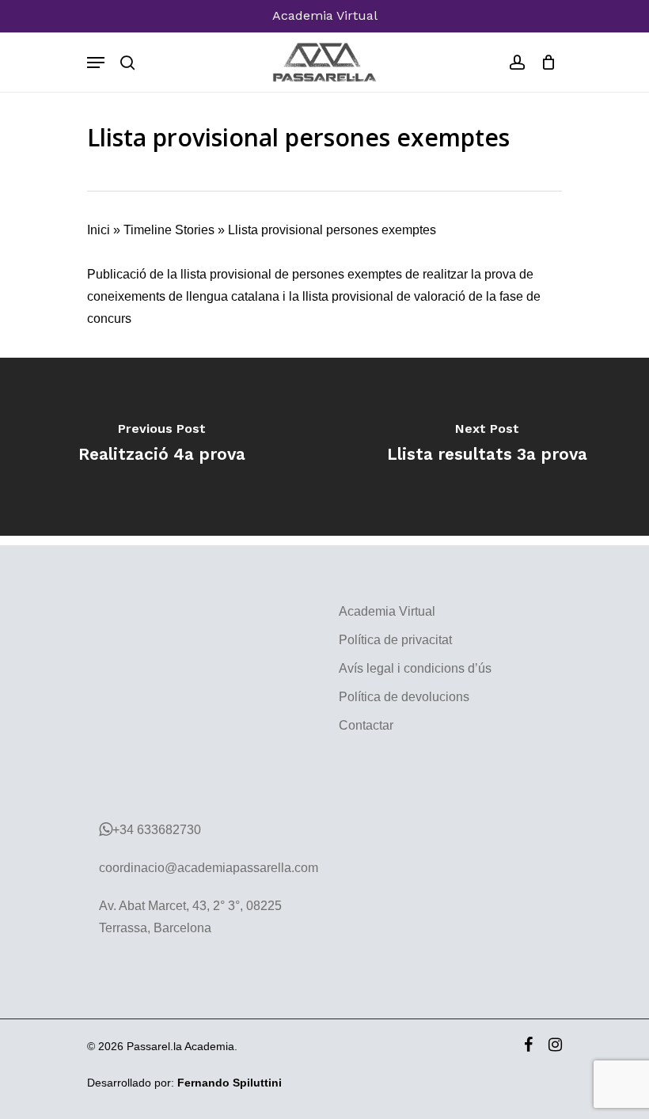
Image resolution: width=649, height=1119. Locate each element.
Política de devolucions (404, 697)
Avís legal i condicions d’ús (415, 668)
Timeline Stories (168, 230)
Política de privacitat (395, 640)
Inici (98, 230)
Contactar (366, 725)
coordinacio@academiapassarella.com (208, 867)
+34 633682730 (156, 829)
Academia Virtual (325, 15)
